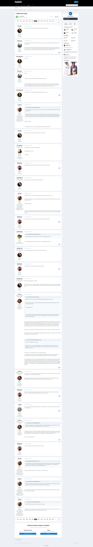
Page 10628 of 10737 (59, 22)
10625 (27, 519)
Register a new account (27, 533)
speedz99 (75, 28)
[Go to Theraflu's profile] (19, 409)
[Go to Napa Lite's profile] (64, 33)
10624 (24, 519)
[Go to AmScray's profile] (64, 55)
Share (52, 16)
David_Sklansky (68, 49)
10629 (38, 519)
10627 (33, 519)
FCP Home (17, 5)
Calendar (20, 7)
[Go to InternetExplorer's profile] (19, 61)
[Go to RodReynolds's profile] (19, 236)
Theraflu (20, 404)
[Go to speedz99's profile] (72, 30)
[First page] (16, 21)
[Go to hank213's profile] (19, 301)
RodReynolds (19, 231)
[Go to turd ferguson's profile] (17, 17)
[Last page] (55, 21)
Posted (27, 40)
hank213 (19, 294)
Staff (24, 7)
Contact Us (46, 545)
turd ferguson (21, 16)
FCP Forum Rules (66, 18)
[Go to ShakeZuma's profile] (72, 33)
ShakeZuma (76, 32)
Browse (28, 5)
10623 (21, 519)
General (25, 17)
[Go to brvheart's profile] (19, 109)
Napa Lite (67, 32)
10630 (41, 519)
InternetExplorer (19, 56)
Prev (18, 519)
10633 (50, 519)
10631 (44, 519)
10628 (36, 519)
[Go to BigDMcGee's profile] (19, 168)
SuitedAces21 (20, 177)
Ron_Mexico (19, 145)
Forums (16, 7)
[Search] (77, 5)
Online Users (29, 7)
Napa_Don (19, 40)
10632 (47, 519)
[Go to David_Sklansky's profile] (64, 49)
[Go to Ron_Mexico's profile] (19, 151)
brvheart (20, 104)
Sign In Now (49, 533)
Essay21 (19, 25)
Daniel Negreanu (23, 5)
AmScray (67, 54)
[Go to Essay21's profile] (19, 31)
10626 (30, 519)
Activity (33, 5)
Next (53, 519)
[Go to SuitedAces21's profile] (19, 184)
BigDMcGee (19, 162)
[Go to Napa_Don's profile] (19, 45)
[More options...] (60, 26)
